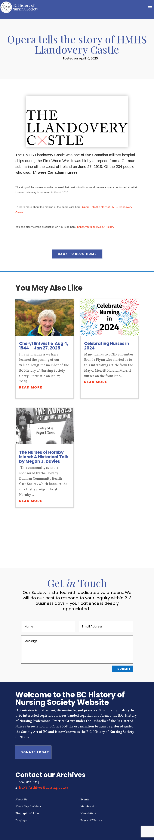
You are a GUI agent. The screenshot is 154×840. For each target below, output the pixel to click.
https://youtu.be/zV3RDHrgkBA (95, 226)
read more (30, 387)
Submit (124, 669)
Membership (88, 807)
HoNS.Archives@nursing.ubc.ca (43, 787)
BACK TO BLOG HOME (77, 254)
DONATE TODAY (35, 752)
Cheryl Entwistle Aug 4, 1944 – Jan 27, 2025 (43, 346)
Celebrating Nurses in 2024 (106, 346)
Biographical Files (27, 814)
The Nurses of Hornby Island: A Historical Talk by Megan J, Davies (43, 456)
